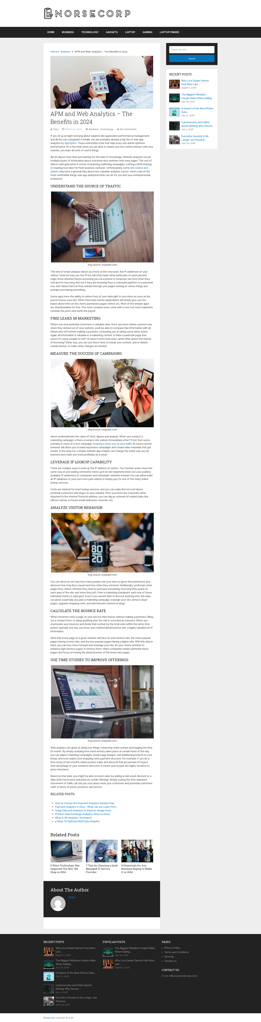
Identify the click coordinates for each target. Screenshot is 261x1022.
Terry (55, 129)
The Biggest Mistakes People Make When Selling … (197, 96)
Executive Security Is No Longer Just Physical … (195, 138)
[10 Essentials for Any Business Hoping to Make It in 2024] (137, 851)
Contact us (170, 961)
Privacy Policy (172, 947)
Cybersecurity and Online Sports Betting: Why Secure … (197, 124)
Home (50, 32)
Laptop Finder (169, 32)
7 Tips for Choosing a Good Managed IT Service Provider (102, 869)
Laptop (130, 32)
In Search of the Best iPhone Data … (197, 110)
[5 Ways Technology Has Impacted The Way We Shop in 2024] (66, 851)
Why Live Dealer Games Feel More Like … (195, 82)
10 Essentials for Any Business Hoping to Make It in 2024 (136, 869)
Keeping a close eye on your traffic (112, 443)
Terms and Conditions (176, 952)
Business (68, 32)
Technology (89, 32)
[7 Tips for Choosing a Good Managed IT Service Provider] (102, 851)
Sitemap (169, 956)
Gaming (147, 32)
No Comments (128, 129)
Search (191, 58)
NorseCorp (49, 1018)
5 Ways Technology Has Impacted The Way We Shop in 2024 (64, 869)
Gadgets (112, 32)
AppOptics (70, 143)
